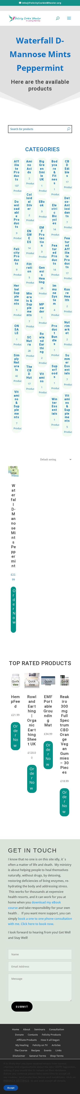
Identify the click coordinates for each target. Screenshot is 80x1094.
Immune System (54, 300)
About (26, 1029)
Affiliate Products (17, 176)
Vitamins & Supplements (17, 410)
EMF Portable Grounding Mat (48, 711)
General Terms (37, 1055)
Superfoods (54, 378)
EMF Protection (42, 242)
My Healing (21, 1045)
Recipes (35, 1050)
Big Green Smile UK (42, 176)
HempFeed (15, 701)
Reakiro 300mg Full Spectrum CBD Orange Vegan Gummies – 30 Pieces (64, 735)
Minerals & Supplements (29, 310)
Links (58, 1050)
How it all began (50, 1040)
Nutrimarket (67, 334)
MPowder (42, 314)
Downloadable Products (17, 220)
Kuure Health (67, 301)
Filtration (29, 273)
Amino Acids (29, 173)
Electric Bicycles (54, 220)
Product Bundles (54, 341)
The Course (21, 1050)
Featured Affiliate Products (67, 259)
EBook (42, 209)
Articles (56, 1045)
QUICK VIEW (13, 470)
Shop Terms (56, 1055)
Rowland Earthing (42, 349)
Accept (10, 1087)
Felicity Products (17, 262)
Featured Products (54, 260)
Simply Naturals (17, 368)
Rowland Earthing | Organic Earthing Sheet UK (31, 720)
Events (47, 1050)
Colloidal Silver (29, 208)
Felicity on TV (40, 1045)
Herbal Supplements (17, 300)
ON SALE (17, 335)
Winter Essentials (54, 412)
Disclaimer (19, 1055)
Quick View (15, 683)
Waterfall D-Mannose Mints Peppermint (13, 525)
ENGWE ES (29, 242)
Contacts (33, 1034)
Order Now (14, 606)
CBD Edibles (67, 174)
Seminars (39, 1029)
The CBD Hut (29, 378)
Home (15, 1029)
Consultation (56, 1029)
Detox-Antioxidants (67, 213)
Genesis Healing (42, 281)
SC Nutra (29, 347)
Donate (19, 1034)
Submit (22, 1006)
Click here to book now (37, 924)
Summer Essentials (67, 370)
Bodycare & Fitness (54, 178)
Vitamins (42, 383)
